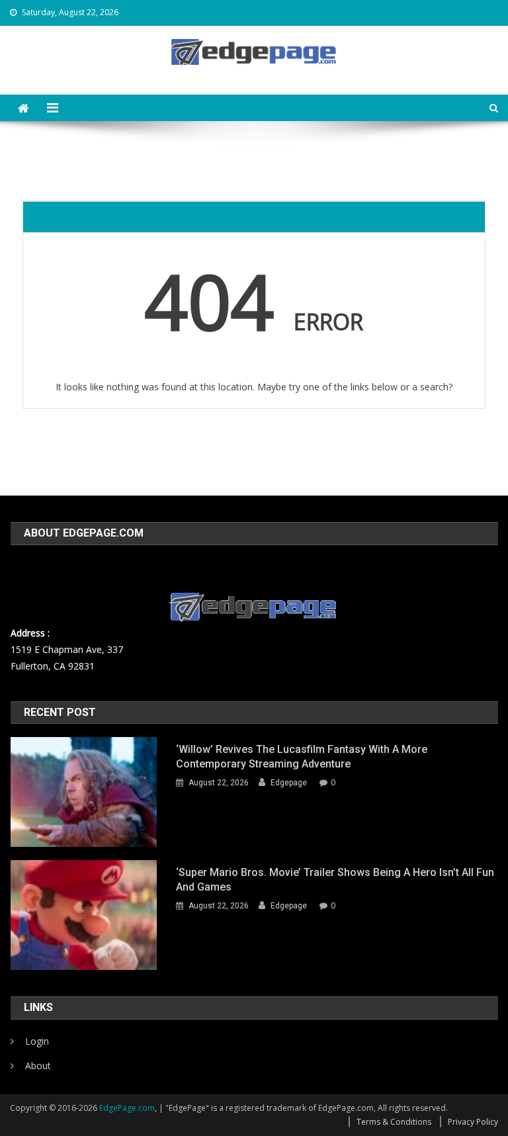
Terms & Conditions (394, 1121)
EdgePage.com (127, 1108)
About (38, 1065)
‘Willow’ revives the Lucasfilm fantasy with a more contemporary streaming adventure (301, 756)
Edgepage (289, 782)
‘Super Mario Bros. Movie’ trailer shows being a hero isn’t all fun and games (335, 879)
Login (37, 1041)
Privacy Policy (473, 1121)
